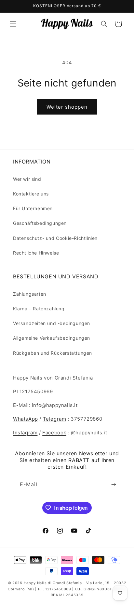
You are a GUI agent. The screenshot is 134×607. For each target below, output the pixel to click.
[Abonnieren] (113, 484)
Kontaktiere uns (31, 193)
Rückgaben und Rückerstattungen (52, 353)
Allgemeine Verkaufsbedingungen (51, 338)
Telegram (54, 419)
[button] (13, 24)
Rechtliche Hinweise (36, 253)
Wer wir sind (27, 179)
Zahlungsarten (29, 294)
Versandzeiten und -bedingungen (51, 323)
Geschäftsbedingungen (40, 223)
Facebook (54, 432)
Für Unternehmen (33, 208)
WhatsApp (25, 419)
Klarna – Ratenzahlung (39, 308)
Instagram (25, 432)
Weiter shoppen (67, 107)
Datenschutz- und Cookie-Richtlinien (55, 238)
